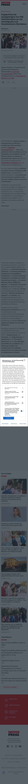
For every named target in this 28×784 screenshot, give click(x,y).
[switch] (22, 392)
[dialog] (14, 392)
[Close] (24, 360)
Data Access (14, 423)
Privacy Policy (22, 423)
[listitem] (14, 388)
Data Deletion (5, 423)
